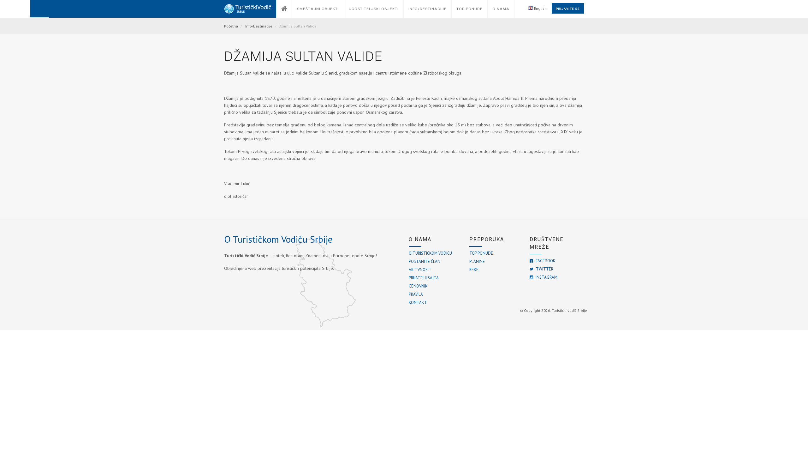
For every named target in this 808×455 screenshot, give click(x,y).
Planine (477, 261)
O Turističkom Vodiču (430, 253)
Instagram (546, 277)
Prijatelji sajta (424, 278)
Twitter (544, 269)
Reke (473, 269)
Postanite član (424, 261)
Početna (231, 26)
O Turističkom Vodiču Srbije (278, 239)
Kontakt (418, 302)
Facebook (545, 261)
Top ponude (481, 253)
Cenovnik (418, 286)
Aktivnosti (420, 269)
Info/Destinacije (258, 26)
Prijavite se (568, 8)
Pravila (416, 294)
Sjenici (331, 73)
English (540, 8)
